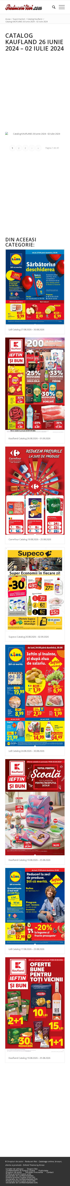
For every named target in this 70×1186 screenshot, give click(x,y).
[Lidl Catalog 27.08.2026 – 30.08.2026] (35, 287)
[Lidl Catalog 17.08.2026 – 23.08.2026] (35, 906)
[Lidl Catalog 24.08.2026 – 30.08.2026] (35, 695)
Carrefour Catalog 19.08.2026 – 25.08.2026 (30, 539)
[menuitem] (52, 7)
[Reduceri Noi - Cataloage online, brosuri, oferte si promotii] (29, 7)
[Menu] (60, 7)
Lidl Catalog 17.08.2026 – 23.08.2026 (26, 949)
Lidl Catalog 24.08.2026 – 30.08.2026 (26, 750)
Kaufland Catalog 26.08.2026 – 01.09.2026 (29, 438)
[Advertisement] (35, 89)
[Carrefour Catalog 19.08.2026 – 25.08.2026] (35, 491)
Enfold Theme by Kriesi (33, 1165)
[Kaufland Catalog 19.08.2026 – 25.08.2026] (35, 807)
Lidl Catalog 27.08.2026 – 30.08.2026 (26, 329)
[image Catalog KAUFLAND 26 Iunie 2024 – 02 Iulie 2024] (36, 135)
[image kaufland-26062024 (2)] (36, 139)
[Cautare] (52, 7)
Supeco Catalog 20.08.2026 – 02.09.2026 (29, 636)
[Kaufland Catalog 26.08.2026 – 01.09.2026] (35, 386)
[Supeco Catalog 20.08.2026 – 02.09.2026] (35, 589)
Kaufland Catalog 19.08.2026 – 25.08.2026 (29, 859)
